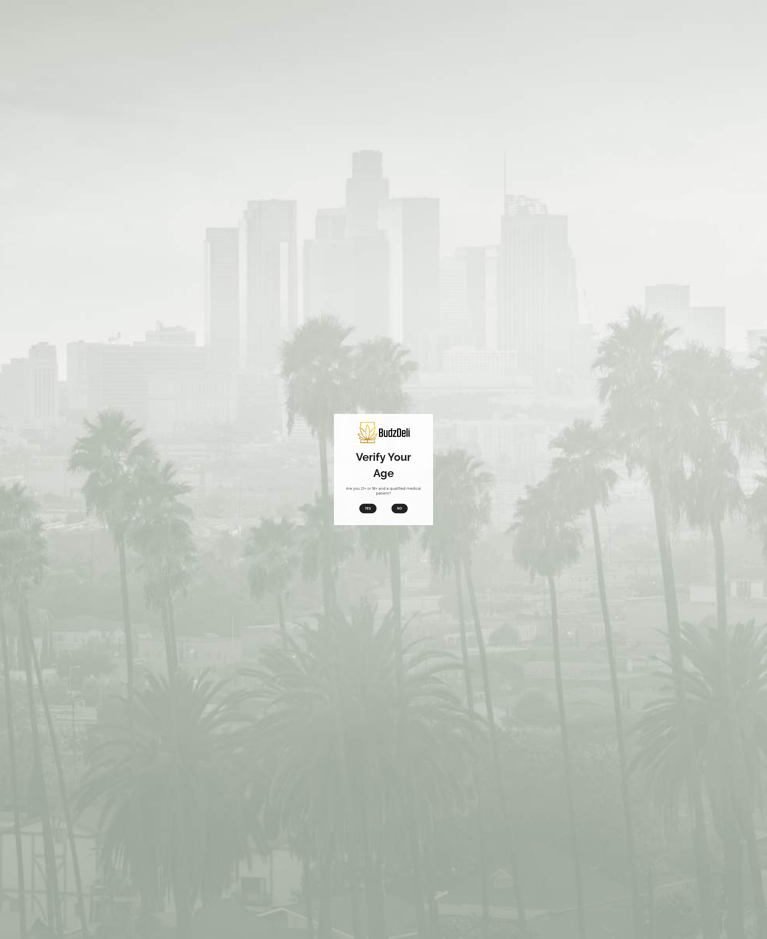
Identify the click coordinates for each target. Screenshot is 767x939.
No (399, 508)
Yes (368, 508)
